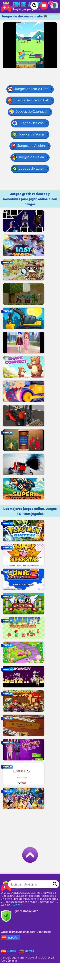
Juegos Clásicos (31, 123)
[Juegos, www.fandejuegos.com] (22, 6)
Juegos (15, 904)
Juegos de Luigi (31, 168)
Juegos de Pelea (31, 157)
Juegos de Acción (31, 146)
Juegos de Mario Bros (31, 89)
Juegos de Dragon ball (31, 100)
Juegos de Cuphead (31, 112)
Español (13, 937)
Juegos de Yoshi (31, 134)
